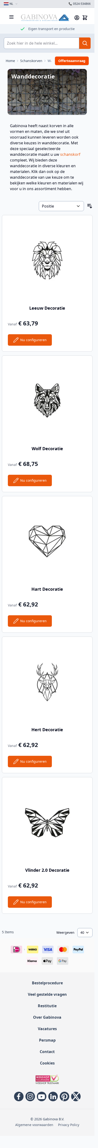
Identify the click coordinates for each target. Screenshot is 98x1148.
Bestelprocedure (47, 983)
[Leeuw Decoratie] (47, 260)
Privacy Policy (68, 1124)
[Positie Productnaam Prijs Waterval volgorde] (61, 206)
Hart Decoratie (47, 589)
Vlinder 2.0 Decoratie (47, 870)
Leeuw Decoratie (47, 308)
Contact (47, 1051)
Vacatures (47, 1028)
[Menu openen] (11, 17)
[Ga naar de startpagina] (45, 17)
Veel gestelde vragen (47, 994)
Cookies (47, 1063)
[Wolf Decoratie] (47, 400)
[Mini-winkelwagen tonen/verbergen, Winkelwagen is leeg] (85, 17)
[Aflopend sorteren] (90, 206)
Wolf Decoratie (47, 448)
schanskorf (70, 154)
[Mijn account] (77, 17)
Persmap (47, 1040)
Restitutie (47, 1005)
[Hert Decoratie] (47, 681)
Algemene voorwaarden (34, 1124)
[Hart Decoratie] (47, 541)
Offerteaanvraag (71, 60)
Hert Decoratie (47, 729)
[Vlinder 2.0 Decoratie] (47, 822)
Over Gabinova (47, 1017)
